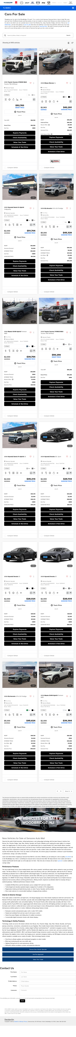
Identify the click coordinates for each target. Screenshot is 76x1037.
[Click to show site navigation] (73, 8)
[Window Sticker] (34, 224)
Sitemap (21, 1021)
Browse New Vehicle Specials (38, 949)
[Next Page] (61, 791)
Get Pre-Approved (38, 954)
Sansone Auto (43, 26)
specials (60, 860)
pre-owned (68, 856)
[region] (19, 124)
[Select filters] (68, 42)
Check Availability (20, 137)
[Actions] (33, 83)
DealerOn (16, 1021)
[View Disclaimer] (21, 99)
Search (68, 35)
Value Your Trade (19, 142)
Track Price (21, 112)
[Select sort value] (71, 42)
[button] (35, 61)
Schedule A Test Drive (19, 147)
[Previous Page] (57, 791)
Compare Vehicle (12, 168)
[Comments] (34, 99)
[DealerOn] (9, 1019)
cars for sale (27, 24)
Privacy (25, 1021)
